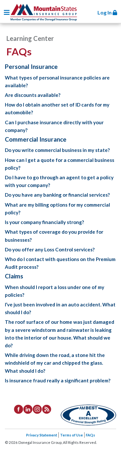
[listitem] (18, 408)
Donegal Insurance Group (43, 11)
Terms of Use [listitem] (71, 435)
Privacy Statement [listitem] (41, 435)
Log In (105, 12)
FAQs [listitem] (90, 435)
